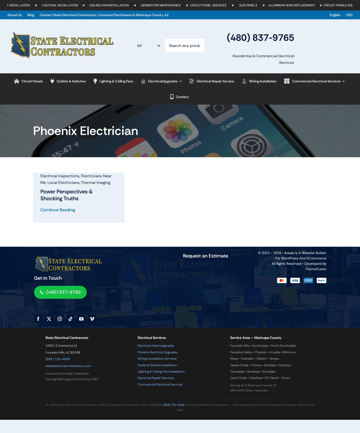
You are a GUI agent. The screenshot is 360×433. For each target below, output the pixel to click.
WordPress (289, 258)
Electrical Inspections (59, 175)
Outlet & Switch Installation (157, 365)
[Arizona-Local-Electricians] (62, 31)
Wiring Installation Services (157, 358)
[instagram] (60, 319)
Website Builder (314, 253)
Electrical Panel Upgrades (156, 346)
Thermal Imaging (95, 182)
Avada (289, 253)
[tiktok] (70, 319)
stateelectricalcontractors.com (68, 366)
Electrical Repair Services (156, 378)
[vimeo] (92, 319)
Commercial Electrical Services (160, 384)
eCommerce (316, 258)
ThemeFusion (315, 269)
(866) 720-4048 (57, 359)
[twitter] (49, 319)
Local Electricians (63, 182)
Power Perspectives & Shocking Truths (66, 195)
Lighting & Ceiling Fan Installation (161, 371)
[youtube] (81, 319)
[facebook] (38, 319)
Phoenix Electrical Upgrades (158, 352)
